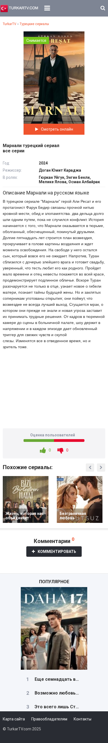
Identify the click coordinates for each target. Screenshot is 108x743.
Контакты (82, 719)
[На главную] (19, 8)
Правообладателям (49, 719)
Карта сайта (14, 719)
